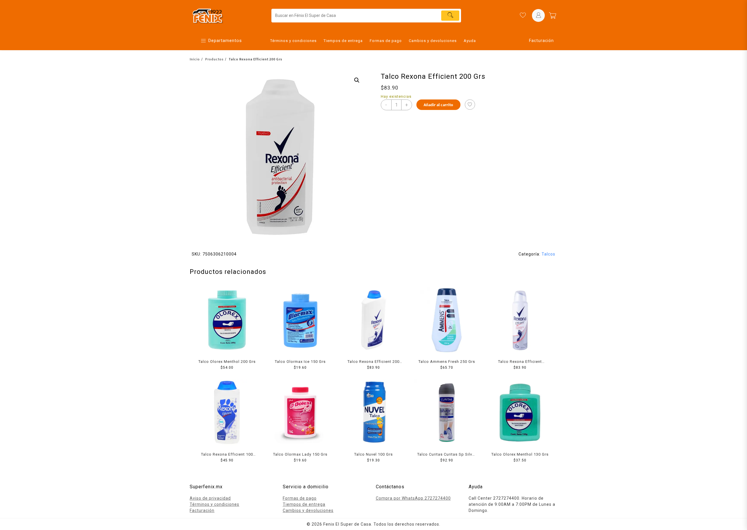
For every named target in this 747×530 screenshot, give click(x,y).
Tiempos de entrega (304, 504)
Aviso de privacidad (210, 498)
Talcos (548, 254)
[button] (357, 80)
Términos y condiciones (214, 504)
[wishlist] (522, 15)
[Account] (538, 15)
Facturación (541, 40)
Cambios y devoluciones (308, 510)
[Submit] (450, 16)
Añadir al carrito (438, 104)
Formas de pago (300, 498)
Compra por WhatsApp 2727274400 (413, 498)
